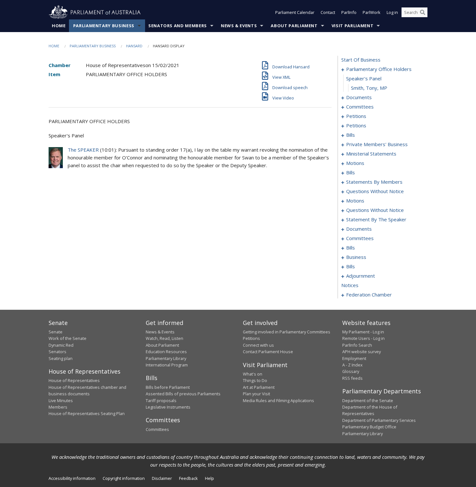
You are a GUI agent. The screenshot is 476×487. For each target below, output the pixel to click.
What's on (252, 374)
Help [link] (209, 478)
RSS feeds (352, 378)
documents (359, 97)
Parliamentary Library (166, 358)
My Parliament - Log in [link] (363, 332)
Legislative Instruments (168, 407)
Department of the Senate (367, 400)
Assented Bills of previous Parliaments (183, 394)
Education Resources (166, 351)
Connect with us (258, 345)
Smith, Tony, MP (369, 88)
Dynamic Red (61, 345)
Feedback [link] (188, 478)
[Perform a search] (422, 12)
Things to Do (255, 380)
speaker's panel (363, 78)
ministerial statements (371, 153)
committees (360, 106)
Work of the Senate (67, 338)
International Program (167, 365)
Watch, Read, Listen (164, 338)
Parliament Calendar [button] (294, 12)
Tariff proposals (161, 400)
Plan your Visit (256, 394)
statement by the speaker (376, 219)
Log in (392, 12)
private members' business (377, 144)
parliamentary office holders (379, 69)
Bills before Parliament (168, 387)
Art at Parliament (259, 387)
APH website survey (361, 351)
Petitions (251, 338)
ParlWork (371, 12)
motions (355, 163)
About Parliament (294, 26)
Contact (328, 12)
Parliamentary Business (103, 26)
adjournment (360, 275)
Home (59, 26)
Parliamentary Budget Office (369, 427)
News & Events (239, 26)
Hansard (134, 45)
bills (350, 135)
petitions (356, 116)
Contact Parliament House (268, 351)
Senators (57, 351)
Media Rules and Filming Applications (278, 400)
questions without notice (375, 191)
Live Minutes (61, 400)
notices (349, 285)
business (356, 257)
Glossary (350, 371)
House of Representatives (74, 380)
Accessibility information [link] (72, 478)
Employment (354, 358)
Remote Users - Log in (363, 338)
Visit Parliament (352, 26)
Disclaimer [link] (162, 478)
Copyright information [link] (124, 478)
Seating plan (61, 358)
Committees (157, 429)
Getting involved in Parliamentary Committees (286, 332)
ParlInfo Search (357, 345)
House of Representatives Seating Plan (87, 413)
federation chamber (369, 294)
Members (58, 407)
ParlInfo (349, 12)
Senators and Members (177, 26)
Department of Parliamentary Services (379, 420)
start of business (360, 59)
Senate (55, 332)
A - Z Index (352, 365)
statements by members (374, 182)
